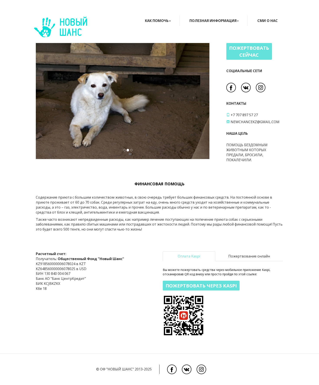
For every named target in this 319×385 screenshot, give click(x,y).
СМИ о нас (267, 20)
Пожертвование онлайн (249, 256)
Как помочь (157, 20)
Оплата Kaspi (189, 256)
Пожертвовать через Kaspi (201, 285)
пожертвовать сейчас (249, 51)
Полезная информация (213, 20)
